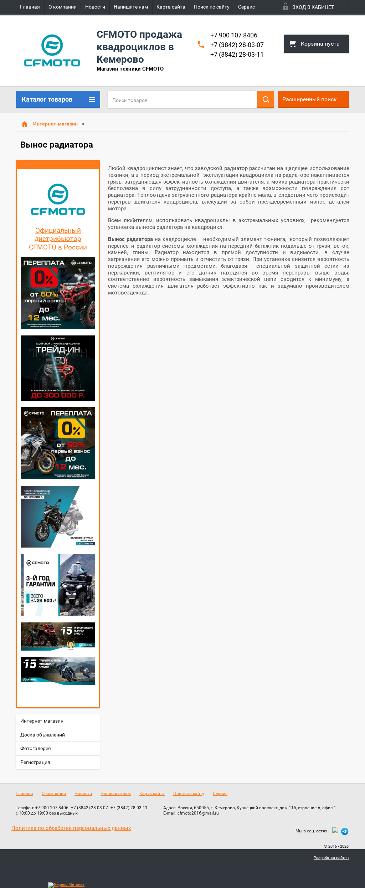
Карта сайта (170, 7)
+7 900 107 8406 (233, 35)
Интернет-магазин (55, 124)
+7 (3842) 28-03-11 (237, 54)
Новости (95, 7)
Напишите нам (131, 7)
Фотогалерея (35, 748)
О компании (62, 7)
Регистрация (35, 762)
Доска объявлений (42, 735)
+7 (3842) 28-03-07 (237, 44)
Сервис (246, 7)
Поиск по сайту (212, 7)
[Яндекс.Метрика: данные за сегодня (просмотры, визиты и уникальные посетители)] (66, 885)
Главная (30, 7)
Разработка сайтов (331, 858)
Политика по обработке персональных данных (71, 828)
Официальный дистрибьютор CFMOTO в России (58, 239)
